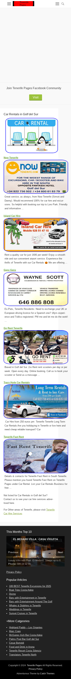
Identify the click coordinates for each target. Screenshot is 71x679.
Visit (35, 97)
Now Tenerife (11, 157)
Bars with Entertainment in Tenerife (27, 597)
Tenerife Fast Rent (14, 437)
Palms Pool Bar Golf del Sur (24, 639)
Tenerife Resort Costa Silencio (25, 650)
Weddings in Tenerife (20, 609)
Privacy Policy (14, 572)
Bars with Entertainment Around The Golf (30, 601)
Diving (12, 594)
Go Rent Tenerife (13, 328)
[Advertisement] (35, 45)
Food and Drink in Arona (21, 646)
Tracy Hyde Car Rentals (17, 382)
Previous (13, 552)
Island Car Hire (12, 215)
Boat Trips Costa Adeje (21, 590)
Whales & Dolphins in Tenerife (25, 605)
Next (60, 552)
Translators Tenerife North (22, 654)
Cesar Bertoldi (16, 642)
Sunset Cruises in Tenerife (23, 613)
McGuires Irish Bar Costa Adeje (25, 635)
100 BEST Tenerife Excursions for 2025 (30, 586)
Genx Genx (10, 270)
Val (15, 564)
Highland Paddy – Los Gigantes (25, 627)
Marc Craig (15, 631)
